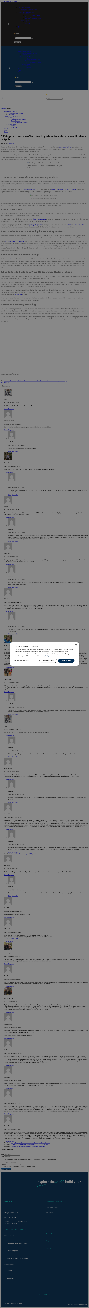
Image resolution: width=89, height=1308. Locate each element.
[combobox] (76, 645)
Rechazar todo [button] (48, 660)
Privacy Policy (45, 656)
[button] (22, 661)
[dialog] (44, 654)
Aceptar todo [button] (66, 660)
